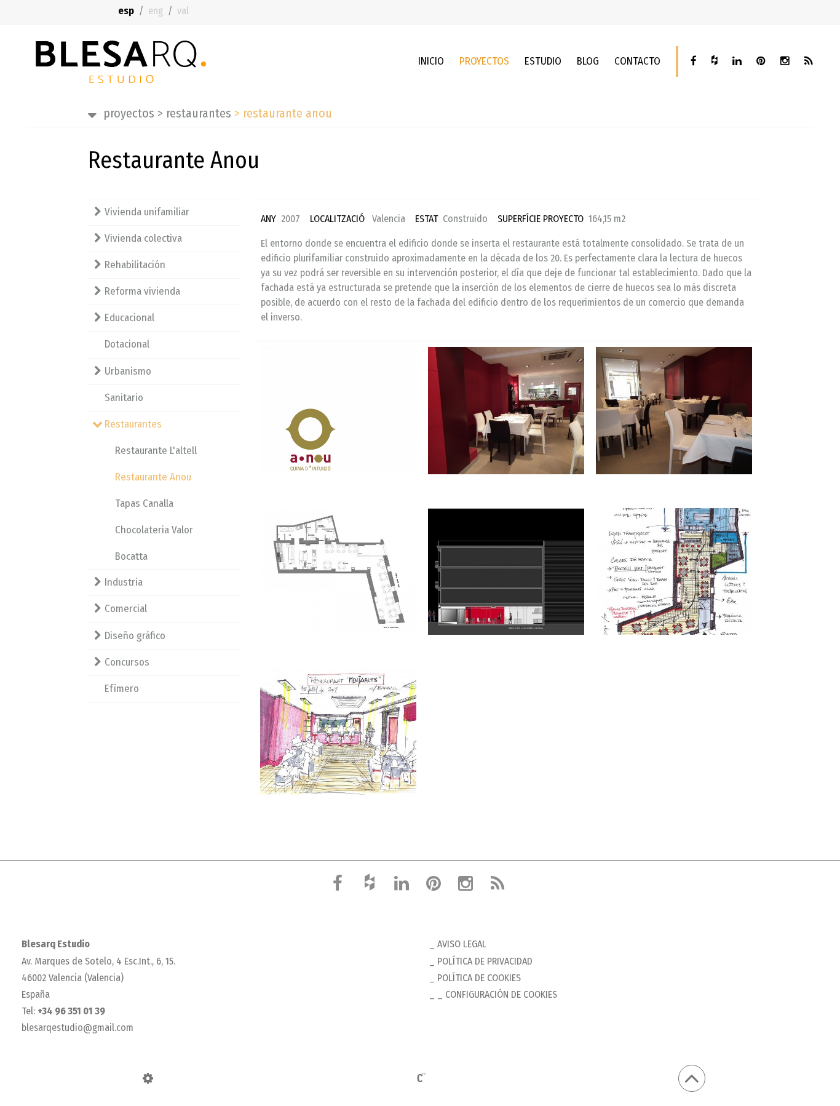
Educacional (129, 317)
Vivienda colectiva (143, 238)
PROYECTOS (484, 61)
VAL (183, 11)
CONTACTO (637, 61)
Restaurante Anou (153, 477)
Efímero (122, 688)
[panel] (148, 1078)
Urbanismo (128, 371)
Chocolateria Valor (154, 529)
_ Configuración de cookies (497, 994)
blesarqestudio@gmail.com (77, 1027)
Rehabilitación (135, 264)
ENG (155, 11)
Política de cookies (479, 978)
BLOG (588, 61)
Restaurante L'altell (156, 450)
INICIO (431, 61)
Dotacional (127, 344)
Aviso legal (461, 944)
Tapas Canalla (144, 503)
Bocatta (131, 556)
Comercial (126, 608)
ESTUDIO (543, 61)
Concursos (127, 662)
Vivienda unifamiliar (147, 211)
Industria (124, 582)
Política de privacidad (485, 961)
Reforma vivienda (142, 291)
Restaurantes (194, 113)
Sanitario (124, 397)
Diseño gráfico (135, 635)
